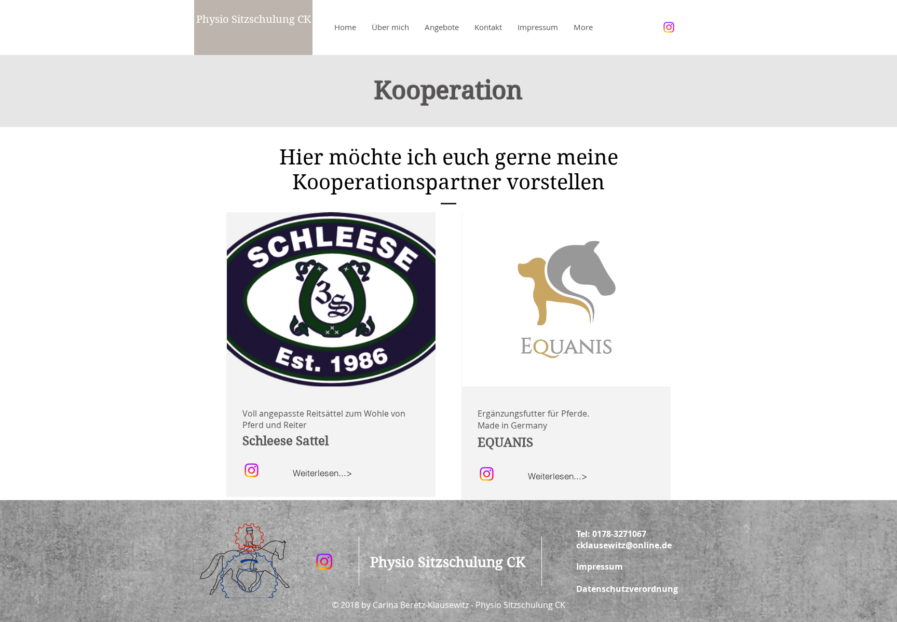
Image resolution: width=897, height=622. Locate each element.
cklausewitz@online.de (624, 545)
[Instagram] (669, 27)
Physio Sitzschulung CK (253, 19)
